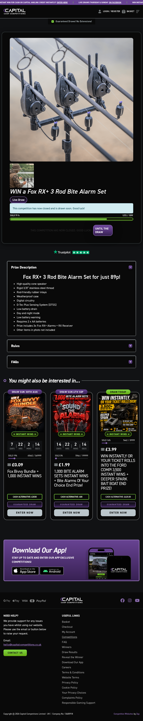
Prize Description (24, 267)
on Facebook (103, 2)
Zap (138, 713)
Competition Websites (123, 713)
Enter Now (24, 512)
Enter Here (50, 2)
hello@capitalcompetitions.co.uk (22, 644)
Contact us (15, 652)
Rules (15, 346)
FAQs (15, 362)
